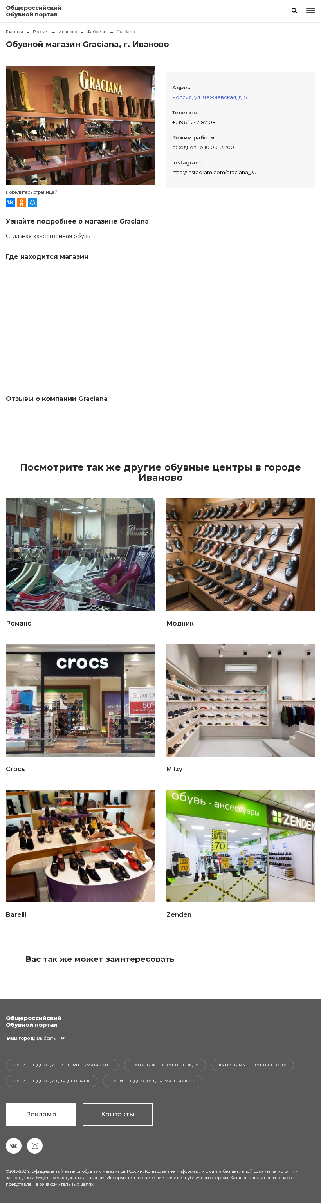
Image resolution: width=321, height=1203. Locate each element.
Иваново (67, 31)
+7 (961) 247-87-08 (194, 122)
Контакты (118, 1114)
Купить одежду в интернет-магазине (62, 1065)
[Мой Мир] (32, 202)
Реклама (41, 1114)
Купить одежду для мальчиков (152, 1081)
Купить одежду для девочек (51, 1081)
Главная (14, 31)
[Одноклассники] (21, 202)
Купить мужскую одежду (253, 1065)
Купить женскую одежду (165, 1065)
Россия (41, 31)
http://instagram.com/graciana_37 (214, 172)
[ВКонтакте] (10, 202)
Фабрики (97, 31)
